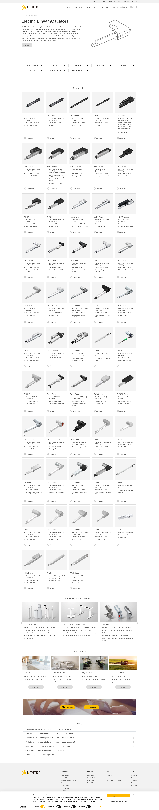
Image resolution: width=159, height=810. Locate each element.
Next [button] (138, 623)
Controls (63, 790)
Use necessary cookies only (118, 801)
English (125, 7)
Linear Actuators (33, 15)
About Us (95, 1)
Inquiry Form (104, 7)
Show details (97, 806)
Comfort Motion (59, 672)
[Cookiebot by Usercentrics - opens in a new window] (22, 807)
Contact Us (69, 707)
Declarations (111, 1)
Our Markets (79, 7)
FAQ (119, 1)
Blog (88, 7)
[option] (40, 623)
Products (68, 7)
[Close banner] (139, 795)
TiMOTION (24, 15)
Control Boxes (65, 785)
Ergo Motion (87, 672)
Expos (95, 7)
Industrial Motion (117, 672)
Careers (103, 1)
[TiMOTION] (31, 7)
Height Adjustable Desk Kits (69, 780)
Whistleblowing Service (114, 780)
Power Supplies (65, 788)
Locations (114, 7)
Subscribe (134, 1)
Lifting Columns (65, 778)
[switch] (58, 806)
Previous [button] (21, 623)
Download (126, 1)
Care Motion (29, 672)
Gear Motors (64, 783)
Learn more (27, 45)
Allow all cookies (118, 797)
